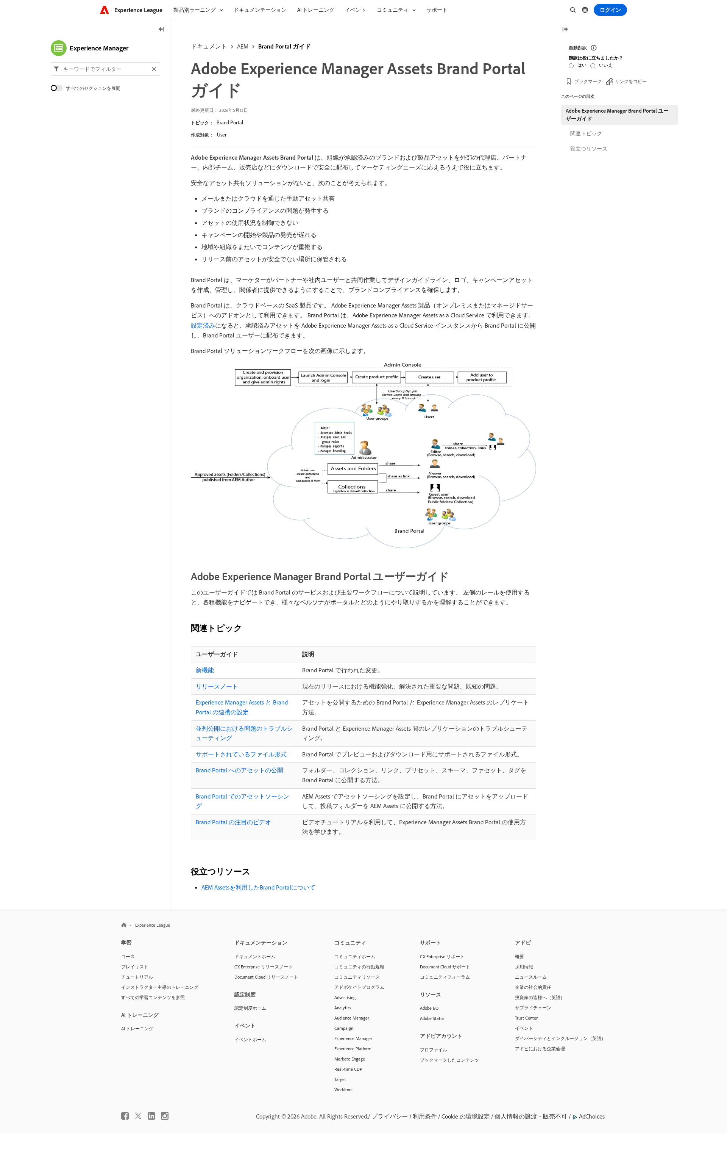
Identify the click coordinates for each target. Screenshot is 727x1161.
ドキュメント (209, 46)
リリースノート (217, 686)
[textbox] (105, 69)
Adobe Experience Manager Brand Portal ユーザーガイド (617, 114)
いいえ (606, 65)
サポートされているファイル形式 (241, 754)
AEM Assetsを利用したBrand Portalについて (258, 887)
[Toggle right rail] (565, 29)
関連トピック (586, 133)
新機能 (205, 670)
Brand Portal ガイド (284, 46)
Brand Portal (230, 122)
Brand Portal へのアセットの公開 (239, 770)
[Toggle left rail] (161, 29)
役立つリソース (588, 148)
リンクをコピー (631, 81)
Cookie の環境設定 (466, 1116)
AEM (242, 46)
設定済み (203, 325)
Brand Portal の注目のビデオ (233, 822)
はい (582, 65)
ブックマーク (588, 81)
